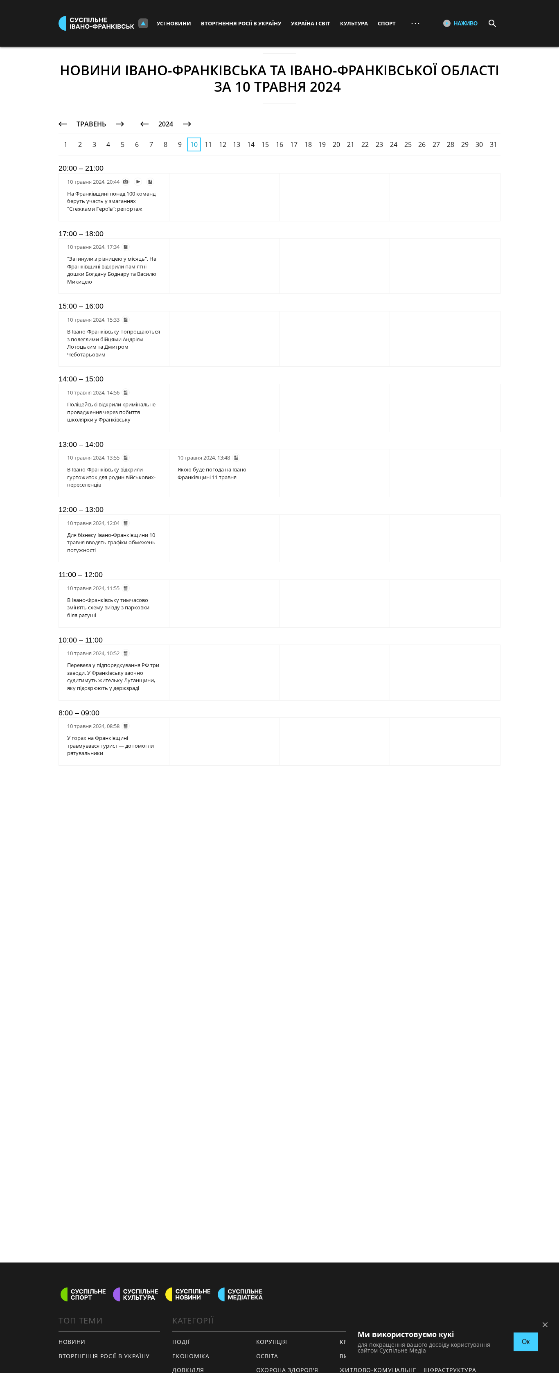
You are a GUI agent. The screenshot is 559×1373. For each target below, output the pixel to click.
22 (365, 144)
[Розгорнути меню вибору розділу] (143, 23)
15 (265, 144)
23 (379, 144)
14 (251, 144)
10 (194, 144)
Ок (526, 1341)
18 (308, 144)
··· (415, 23)
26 (422, 144)
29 (465, 144)
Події (181, 1342)
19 (322, 144)
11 (208, 144)
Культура (354, 23)
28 (450, 144)
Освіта (267, 1356)
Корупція (271, 1342)
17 (294, 144)
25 (408, 144)
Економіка (190, 1356)
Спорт (387, 23)
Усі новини (174, 23)
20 (336, 144)
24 (393, 144)
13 (236, 144)
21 (350, 144)
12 (222, 144)
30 (479, 144)
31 (493, 144)
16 (279, 144)
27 (436, 144)
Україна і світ (310, 23)
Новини (72, 1342)
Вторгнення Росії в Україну (241, 23)
